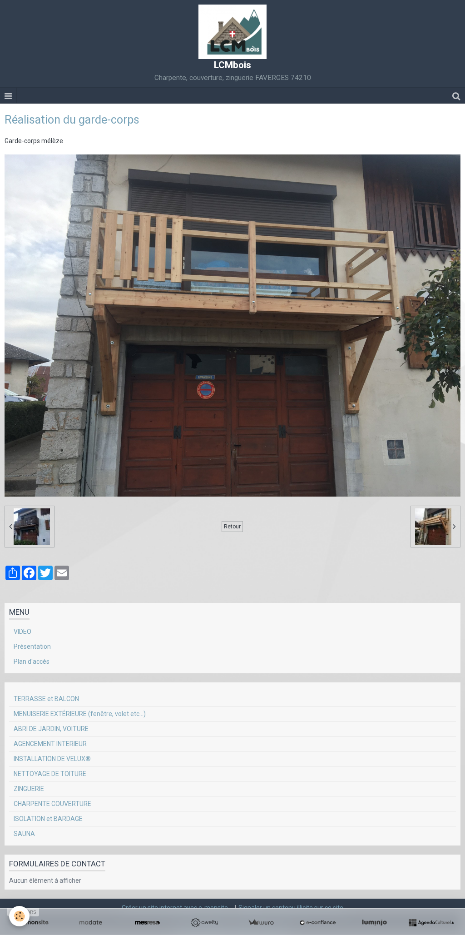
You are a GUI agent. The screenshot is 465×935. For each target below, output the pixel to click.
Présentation (32, 646)
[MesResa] (147, 923)
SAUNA (24, 833)
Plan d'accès (31, 661)
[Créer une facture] (261, 923)
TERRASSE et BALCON (46, 698)
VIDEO (22, 631)
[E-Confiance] (317, 923)
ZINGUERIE (29, 788)
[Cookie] (19, 916)
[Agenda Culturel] (431, 923)
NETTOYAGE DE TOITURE (50, 773)
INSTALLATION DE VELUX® (52, 758)
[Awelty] (204, 923)
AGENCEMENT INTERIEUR (50, 743)
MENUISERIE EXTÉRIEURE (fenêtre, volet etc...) (80, 713)
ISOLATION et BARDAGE (48, 818)
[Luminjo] (374, 923)
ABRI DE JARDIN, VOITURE (51, 728)
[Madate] (90, 923)
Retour (232, 526)
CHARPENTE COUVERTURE (52, 803)
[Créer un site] (34, 923)
